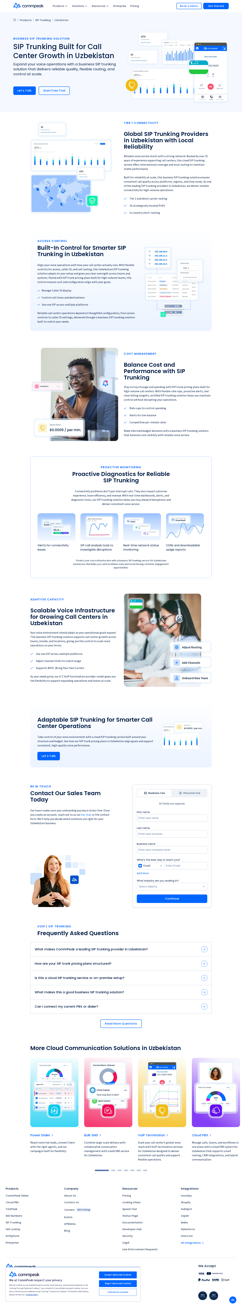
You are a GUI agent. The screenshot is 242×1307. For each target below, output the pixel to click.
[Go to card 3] (119, 1170)
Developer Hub (132, 1229)
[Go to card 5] (132, 1170)
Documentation (132, 1222)
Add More (143, 873)
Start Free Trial (54, 91)
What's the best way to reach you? (158, 860)
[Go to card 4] (126, 1170)
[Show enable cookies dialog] (232, 1299)
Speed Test (129, 1209)
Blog (67, 1230)
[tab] (154, 793)
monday (186, 1195)
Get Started (216, 6)
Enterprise (119, 6)
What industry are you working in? (158, 880)
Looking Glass (131, 1202)
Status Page (130, 1216)
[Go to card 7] (145, 1170)
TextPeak (11, 1209)
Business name (146, 844)
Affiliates (70, 1224)
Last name (143, 828)
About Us (70, 1195)
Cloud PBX (12, 1202)
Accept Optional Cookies (118, 1274)
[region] (73, 1284)
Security (127, 1236)
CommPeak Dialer (17, 1195)
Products (58, 6)
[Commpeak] (28, 5)
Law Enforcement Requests (139, 1249)
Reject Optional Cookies (118, 1283)
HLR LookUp (13, 1229)
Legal (125, 1242)
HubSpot (186, 1209)
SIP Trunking (43, 20)
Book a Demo (189, 6)
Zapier (185, 1216)
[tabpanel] (172, 856)
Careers (77, 1210)
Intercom (187, 1236)
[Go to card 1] (102, 1170)
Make (184, 1222)
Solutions (78, 6)
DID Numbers (14, 1216)
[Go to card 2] (113, 1170)
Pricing (134, 6)
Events (68, 1217)
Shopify (185, 1202)
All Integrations (191, 1242)
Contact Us (71, 1202)
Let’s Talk (25, 91)
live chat (85, 814)
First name (143, 812)
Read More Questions (121, 1024)
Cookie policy (32, 1294)
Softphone (12, 1236)
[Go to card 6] (139, 1170)
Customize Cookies (118, 1292)
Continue (172, 899)
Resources (98, 6)
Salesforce (188, 1229)
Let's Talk (49, 756)
